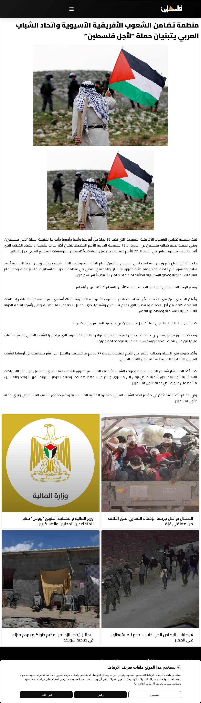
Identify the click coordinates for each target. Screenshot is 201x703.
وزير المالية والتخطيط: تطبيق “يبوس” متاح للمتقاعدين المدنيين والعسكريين (58, 520)
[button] (71, 9)
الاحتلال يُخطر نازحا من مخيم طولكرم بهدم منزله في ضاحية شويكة (53, 637)
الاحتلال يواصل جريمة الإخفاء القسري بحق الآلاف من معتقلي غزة (150, 520)
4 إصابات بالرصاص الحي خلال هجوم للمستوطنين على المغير (152, 637)
